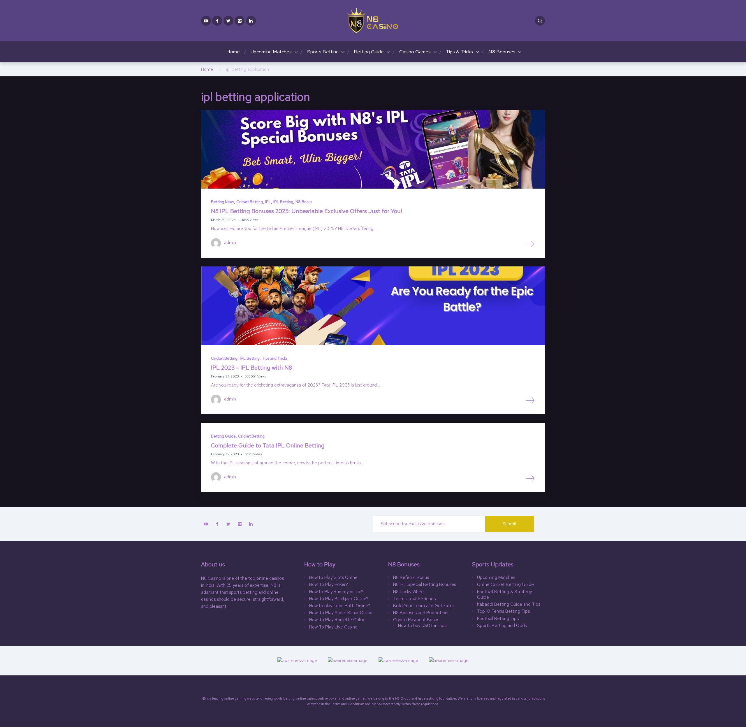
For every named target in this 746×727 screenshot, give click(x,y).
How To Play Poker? (328, 584)
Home (233, 51)
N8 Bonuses (501, 51)
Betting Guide (369, 51)
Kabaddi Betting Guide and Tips (508, 604)
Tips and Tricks (274, 358)
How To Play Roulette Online (337, 620)
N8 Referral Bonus (411, 577)
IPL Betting (283, 201)
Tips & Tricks (459, 51)
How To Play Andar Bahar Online (340, 613)
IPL (268, 201)
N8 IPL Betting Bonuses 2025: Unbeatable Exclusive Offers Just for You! (306, 211)
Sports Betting (323, 51)
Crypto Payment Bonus (416, 620)
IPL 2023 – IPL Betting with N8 (252, 367)
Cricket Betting (249, 201)
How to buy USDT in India (423, 625)
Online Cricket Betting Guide (505, 584)
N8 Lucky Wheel (409, 592)
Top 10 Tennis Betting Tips (503, 611)
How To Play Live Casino (333, 627)
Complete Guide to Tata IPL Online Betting (268, 445)
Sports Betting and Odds (502, 625)
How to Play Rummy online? (336, 592)
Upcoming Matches (271, 51)
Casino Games (415, 51)
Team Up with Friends (414, 599)
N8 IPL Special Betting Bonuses (424, 584)
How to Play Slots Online (333, 577)
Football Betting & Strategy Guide (504, 594)
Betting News (222, 201)
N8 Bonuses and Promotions (421, 613)
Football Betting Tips (498, 618)
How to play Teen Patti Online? (339, 606)
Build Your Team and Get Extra (423, 606)
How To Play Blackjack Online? (338, 599)
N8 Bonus (303, 201)
